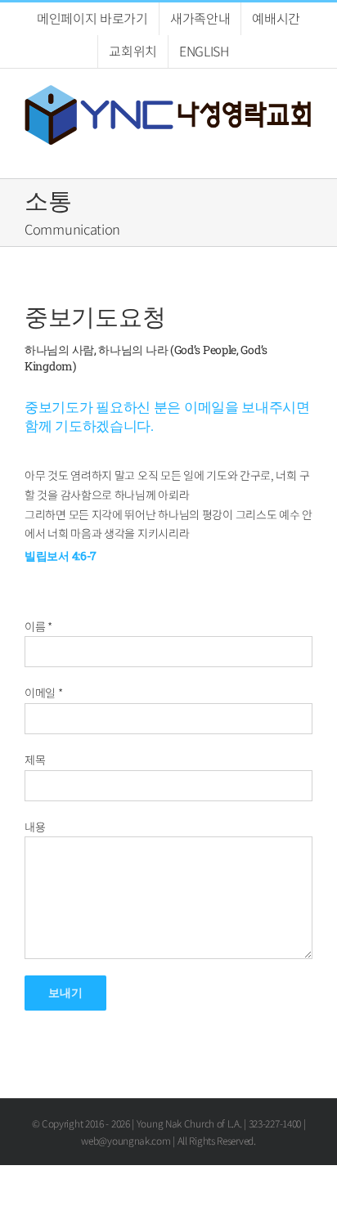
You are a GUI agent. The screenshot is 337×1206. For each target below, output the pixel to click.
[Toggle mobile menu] (305, 153)
